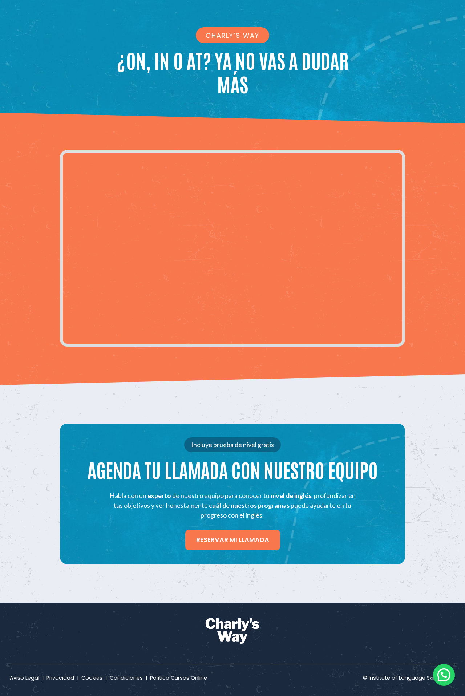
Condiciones (126, 677)
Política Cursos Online (177, 677)
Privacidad (60, 677)
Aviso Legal (26, 677)
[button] (444, 675)
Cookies (91, 677)
